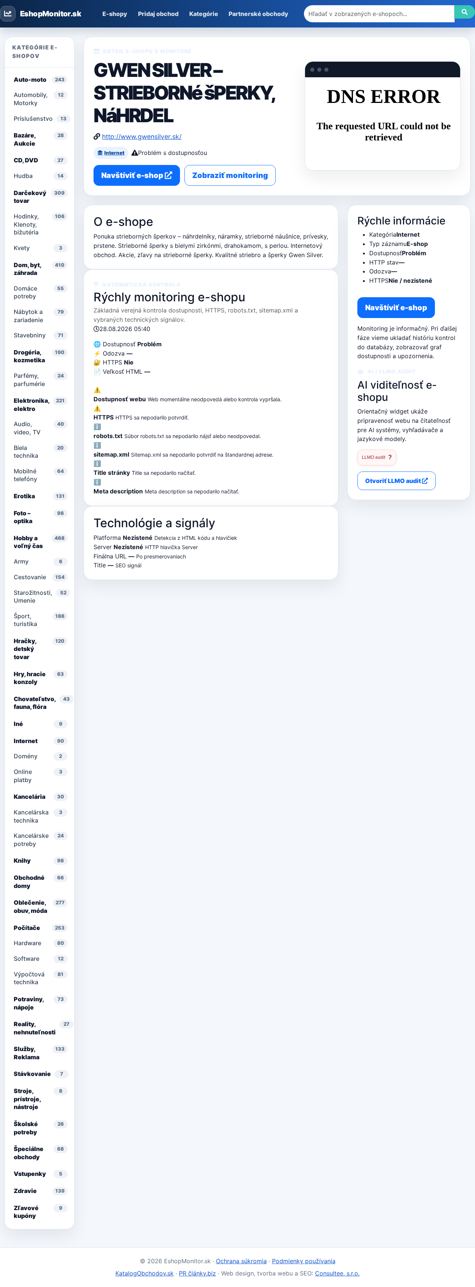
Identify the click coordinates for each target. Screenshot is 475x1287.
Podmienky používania (303, 1261)
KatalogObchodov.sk (144, 1273)
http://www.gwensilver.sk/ (141, 136)
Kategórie (203, 13)
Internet (114, 153)
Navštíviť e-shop (133, 175)
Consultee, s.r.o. (337, 1273)
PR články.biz (197, 1273)
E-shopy (114, 13)
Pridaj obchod (158, 13)
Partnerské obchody (258, 13)
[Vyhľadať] (464, 12)
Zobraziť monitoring (230, 175)
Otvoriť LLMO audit (393, 480)
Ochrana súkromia (241, 1261)
